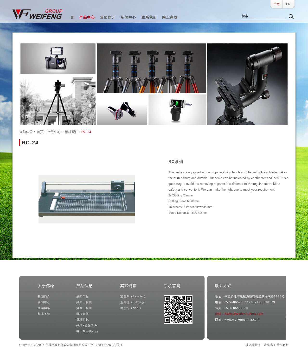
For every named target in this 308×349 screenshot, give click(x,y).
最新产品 (82, 296)
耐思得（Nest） (131, 308)
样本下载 (44, 313)
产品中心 (87, 17)
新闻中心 (128, 17)
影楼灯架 (82, 313)
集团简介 (108, 17)
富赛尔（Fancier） (133, 296)
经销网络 (44, 308)
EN (288, 4)
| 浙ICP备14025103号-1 (105, 345)
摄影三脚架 (84, 302)
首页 (40, 132)
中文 (277, 4)
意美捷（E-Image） (134, 302)
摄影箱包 (82, 319)
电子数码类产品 (87, 331)
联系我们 (149, 17)
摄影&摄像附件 (86, 325)
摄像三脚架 (84, 308)
